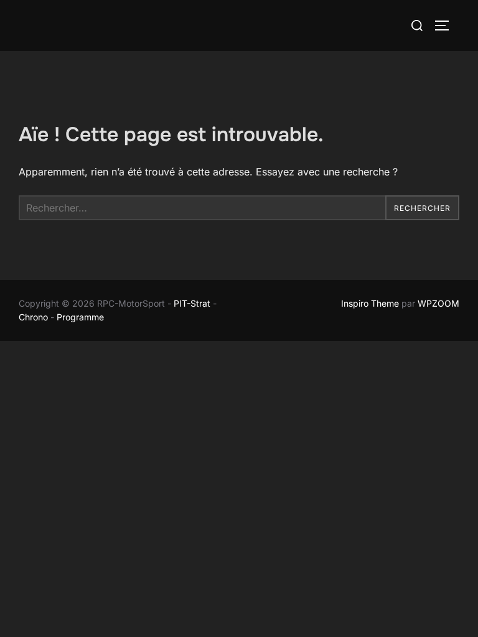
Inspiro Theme (370, 303)
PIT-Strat (192, 303)
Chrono (33, 317)
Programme (81, 317)
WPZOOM (438, 303)
